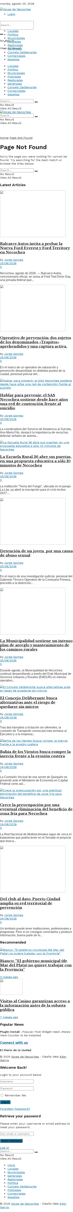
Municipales (16, 38)
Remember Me (15, 1095)
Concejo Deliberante (21, 52)
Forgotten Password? (15, 1109)
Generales (14, 49)
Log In (4, 1147)
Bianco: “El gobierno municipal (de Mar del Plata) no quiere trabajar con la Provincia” (36, 965)
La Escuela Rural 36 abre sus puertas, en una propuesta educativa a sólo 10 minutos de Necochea (36, 461)
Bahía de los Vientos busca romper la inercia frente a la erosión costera (35, 754)
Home (4, 138)
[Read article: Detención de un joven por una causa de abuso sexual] (36, 521)
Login (11, 14)
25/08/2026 (8, 263)
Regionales (15, 45)
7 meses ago (9, 1017)
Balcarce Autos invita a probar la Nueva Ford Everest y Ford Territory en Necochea (35, 248)
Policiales (14, 41)
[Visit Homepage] (15, 9)
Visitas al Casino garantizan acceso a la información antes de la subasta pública (35, 1005)
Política (12, 34)
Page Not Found (21, 138)
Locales (13, 31)
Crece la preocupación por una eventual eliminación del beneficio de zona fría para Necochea (36, 809)
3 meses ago (9, 977)
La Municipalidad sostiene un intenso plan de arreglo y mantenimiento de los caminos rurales (36, 645)
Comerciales (16, 56)
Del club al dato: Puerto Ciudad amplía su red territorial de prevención (30, 903)
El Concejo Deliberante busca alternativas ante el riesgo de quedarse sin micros (28, 702)
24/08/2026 (8, 717)
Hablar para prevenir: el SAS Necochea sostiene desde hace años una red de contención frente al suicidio (34, 401)
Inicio (11, 1165)
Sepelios (13, 59)
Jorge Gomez (13, 260)
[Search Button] (1, 34)
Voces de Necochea (25, 1056)
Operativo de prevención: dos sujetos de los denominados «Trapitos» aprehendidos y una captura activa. (35, 342)
